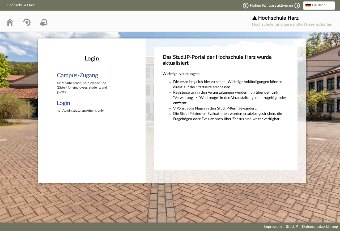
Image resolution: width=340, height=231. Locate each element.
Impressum (273, 227)
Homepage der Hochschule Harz (292, 21)
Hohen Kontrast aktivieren (271, 5)
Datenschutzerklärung (320, 227)
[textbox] (319, 5)
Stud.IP (292, 227)
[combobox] (319, 5)
